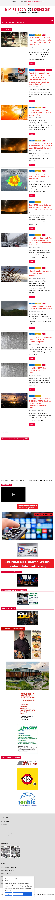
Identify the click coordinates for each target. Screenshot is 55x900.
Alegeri (8, 894)
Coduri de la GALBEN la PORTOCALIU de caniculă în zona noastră (40, 112)
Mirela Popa (40, 47)
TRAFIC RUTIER (48, 69)
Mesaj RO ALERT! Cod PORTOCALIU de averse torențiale (38, 370)
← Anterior (4, 432)
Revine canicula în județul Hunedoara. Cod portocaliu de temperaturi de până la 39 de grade (40, 41)
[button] (46, 19)
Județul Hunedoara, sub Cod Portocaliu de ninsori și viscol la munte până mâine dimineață (40, 241)
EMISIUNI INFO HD (41, 19)
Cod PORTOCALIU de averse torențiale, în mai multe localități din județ (40, 339)
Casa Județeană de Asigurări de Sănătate (10, 833)
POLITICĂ (13, 19)
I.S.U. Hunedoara (5, 821)
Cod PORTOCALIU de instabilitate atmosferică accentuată (39, 176)
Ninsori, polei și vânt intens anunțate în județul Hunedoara (40, 273)
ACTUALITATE (5, 19)
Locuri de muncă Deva (6, 836)
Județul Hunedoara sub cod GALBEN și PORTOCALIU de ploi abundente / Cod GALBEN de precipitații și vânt (40, 403)
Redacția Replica (40, 86)
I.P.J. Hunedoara (4, 824)
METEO (43, 34)
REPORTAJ (4, 22)
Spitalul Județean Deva (6, 827)
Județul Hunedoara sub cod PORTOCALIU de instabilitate (40, 307)
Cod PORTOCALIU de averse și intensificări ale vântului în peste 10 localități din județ (40, 145)
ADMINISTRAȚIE (21, 19)
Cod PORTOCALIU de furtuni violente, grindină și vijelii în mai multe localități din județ (40, 207)
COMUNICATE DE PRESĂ (40, 69)
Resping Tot (18, 894)
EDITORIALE (12, 22)
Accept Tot (27, 894)
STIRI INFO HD (31, 19)
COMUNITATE (38, 34)
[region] (18, 886)
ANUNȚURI (19, 22)
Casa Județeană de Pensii (7, 830)
